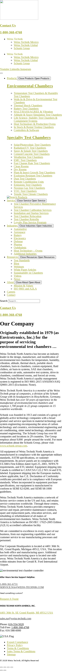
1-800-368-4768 (11, 32)
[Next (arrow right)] (4, 670)
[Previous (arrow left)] (1, 670)
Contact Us (8, 25)
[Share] (8, 667)
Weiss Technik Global (26, 45)
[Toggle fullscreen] (4, 667)
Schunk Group (22, 48)
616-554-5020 (16, 624)
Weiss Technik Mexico (26, 42)
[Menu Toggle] (1, 73)
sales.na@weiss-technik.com (15, 618)
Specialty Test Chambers (29, 137)
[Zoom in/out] (1, 667)
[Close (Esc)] (11, 667)
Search (3, 300)
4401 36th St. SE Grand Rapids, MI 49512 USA (26, 612)
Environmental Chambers (30, 86)
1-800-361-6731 (9, 584)
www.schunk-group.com (13, 445)
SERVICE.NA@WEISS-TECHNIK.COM (22, 587)
